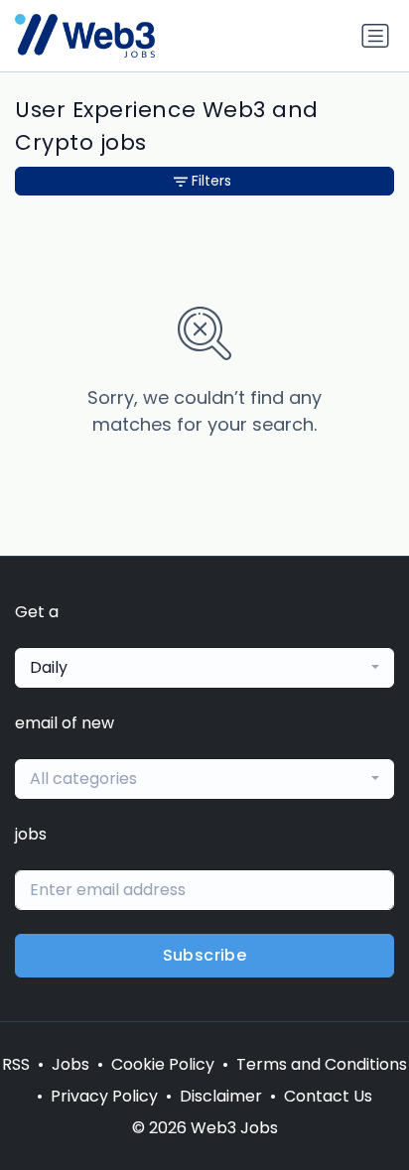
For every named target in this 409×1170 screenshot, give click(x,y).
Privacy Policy (104, 1096)
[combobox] (204, 668)
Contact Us (328, 1096)
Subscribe (205, 955)
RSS (16, 1064)
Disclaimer (221, 1096)
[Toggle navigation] (375, 36)
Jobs (70, 1064)
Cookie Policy (162, 1064)
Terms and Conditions (321, 1064)
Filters (211, 181)
